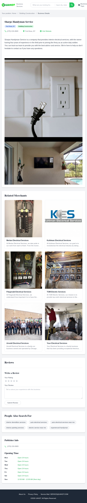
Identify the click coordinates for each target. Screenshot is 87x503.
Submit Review (12, 403)
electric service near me (37, 428)
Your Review (9, 385)
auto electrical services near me (63, 422)
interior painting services (15, 428)
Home (14, 13)
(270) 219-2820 (12, 31)
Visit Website (46, 31)
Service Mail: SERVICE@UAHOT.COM (54, 494)
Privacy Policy (33, 494)
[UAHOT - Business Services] (8, 4)
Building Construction (27, 13)
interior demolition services (15, 422)
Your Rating (9, 377)
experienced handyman (59, 428)
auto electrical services (38, 422)
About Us (22, 494)
